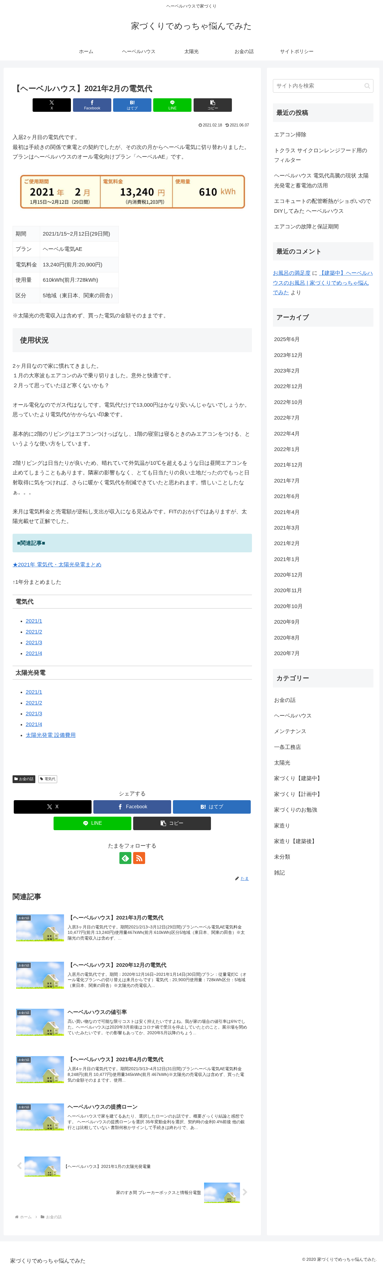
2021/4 (34, 653)
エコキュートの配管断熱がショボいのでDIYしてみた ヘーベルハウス (322, 206)
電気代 (50, 779)
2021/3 (34, 643)
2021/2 (34, 632)
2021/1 (34, 621)
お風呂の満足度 (292, 273)
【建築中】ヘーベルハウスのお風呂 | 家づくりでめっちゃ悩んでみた (323, 282)
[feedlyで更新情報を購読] (125, 858)
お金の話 (26, 779)
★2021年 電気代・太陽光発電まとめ (57, 565)
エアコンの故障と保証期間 (306, 227)
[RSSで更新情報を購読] (139, 858)
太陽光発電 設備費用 (51, 735)
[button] (213, 105)
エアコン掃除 (290, 135)
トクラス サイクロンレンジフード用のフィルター (320, 155)
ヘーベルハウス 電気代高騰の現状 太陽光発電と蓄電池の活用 (321, 180)
